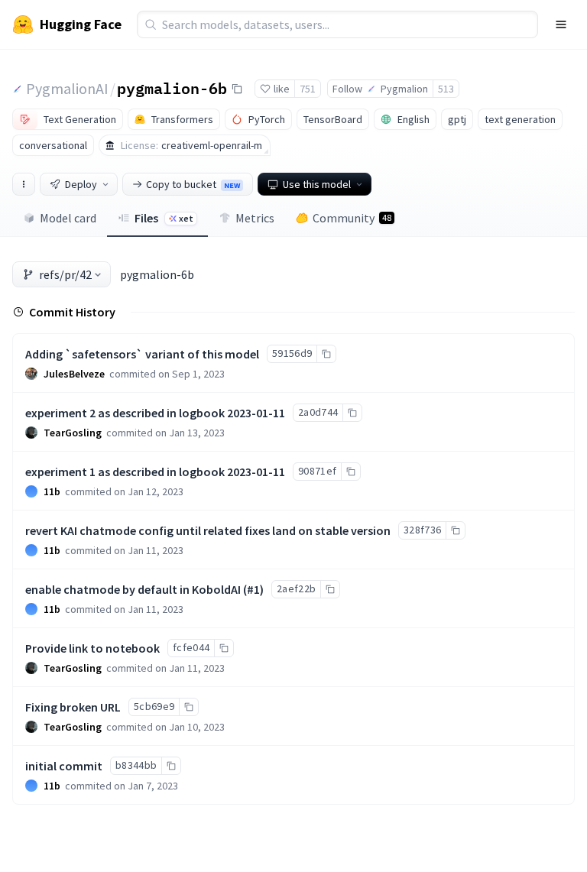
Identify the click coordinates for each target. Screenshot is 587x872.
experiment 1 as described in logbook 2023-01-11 (155, 471)
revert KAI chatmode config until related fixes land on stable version (208, 530)
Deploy (81, 184)
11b (52, 491)
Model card (68, 217)
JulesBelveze (74, 374)
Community (352, 217)
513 (446, 89)
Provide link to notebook (92, 648)
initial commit (63, 765)
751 (308, 89)
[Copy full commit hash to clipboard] (326, 353)
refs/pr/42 (65, 274)
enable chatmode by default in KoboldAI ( (136, 589)
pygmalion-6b (172, 88)
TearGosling (73, 432)
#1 (253, 589)
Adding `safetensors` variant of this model (142, 353)
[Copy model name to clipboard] (237, 88)
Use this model (317, 184)
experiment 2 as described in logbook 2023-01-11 (155, 412)
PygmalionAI (67, 88)
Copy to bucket (193, 184)
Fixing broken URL (73, 707)
